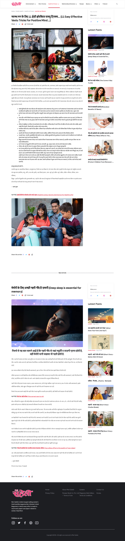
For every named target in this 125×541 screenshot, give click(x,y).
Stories (98, 493)
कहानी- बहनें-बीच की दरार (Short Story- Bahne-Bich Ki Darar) (100, 356)
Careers (82, 490)
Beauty (88, 4)
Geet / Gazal (91, 377)
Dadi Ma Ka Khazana (93, 103)
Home (47, 490)
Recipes (82, 4)
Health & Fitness (52, 4)
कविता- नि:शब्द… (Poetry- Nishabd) (99, 381)
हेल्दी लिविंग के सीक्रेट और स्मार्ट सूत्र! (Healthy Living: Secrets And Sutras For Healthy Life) (45, 195)
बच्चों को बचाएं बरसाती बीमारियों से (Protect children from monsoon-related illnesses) (100, 161)
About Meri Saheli (68, 490)
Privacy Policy (49, 493)
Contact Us (100, 490)
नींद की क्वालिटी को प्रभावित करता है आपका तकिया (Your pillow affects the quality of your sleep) (100, 134)
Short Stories (42, 4)
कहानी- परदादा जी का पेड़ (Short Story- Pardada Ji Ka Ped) (100, 432)
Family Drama (91, 350)
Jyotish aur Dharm (40, 11)
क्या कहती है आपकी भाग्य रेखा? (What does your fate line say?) (99, 329)
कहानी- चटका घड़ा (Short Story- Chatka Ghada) (98, 406)
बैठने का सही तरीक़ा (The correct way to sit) (100, 82)
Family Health (19, 11)
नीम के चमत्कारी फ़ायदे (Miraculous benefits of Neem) (98, 108)
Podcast (105, 4)
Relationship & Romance (68, 4)
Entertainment (30, 4)
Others (96, 4)
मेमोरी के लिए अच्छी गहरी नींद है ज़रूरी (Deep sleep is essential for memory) (99, 55)
